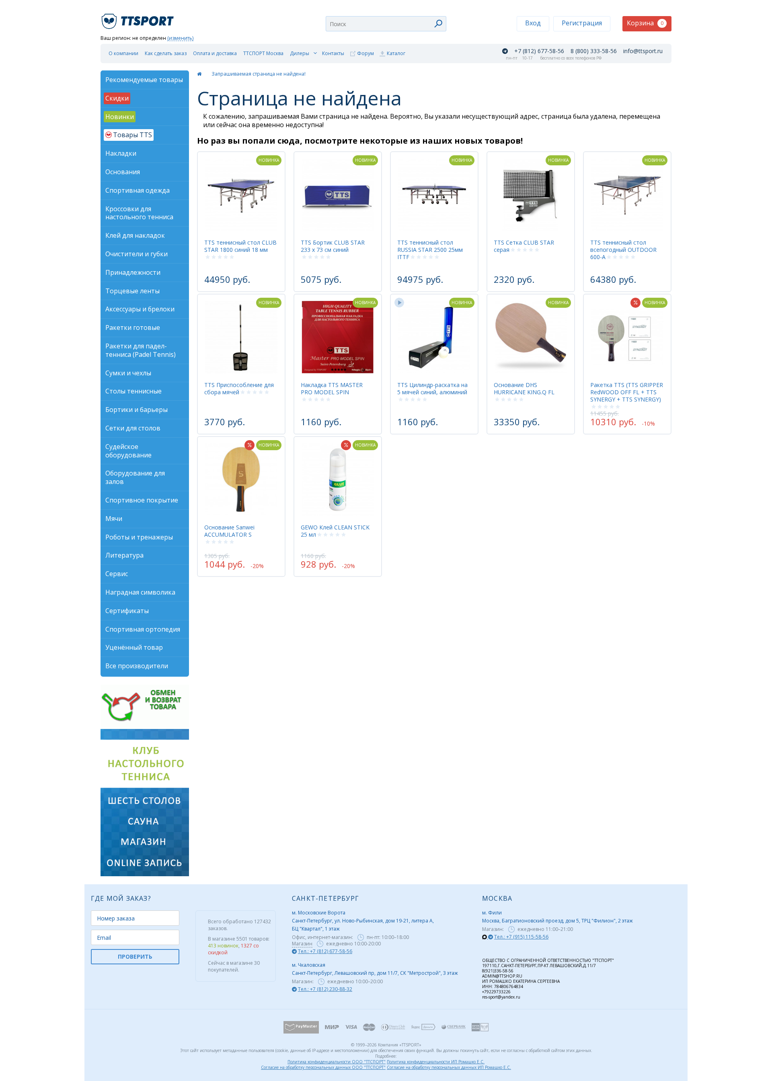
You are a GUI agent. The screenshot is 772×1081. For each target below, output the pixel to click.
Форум (365, 53)
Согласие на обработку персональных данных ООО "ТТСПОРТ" (323, 1067)
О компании (123, 53)
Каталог (396, 53)
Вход (533, 23)
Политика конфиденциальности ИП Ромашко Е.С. (436, 1062)
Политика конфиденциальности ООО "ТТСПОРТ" (336, 1062)
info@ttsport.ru (643, 51)
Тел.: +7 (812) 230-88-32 (325, 989)
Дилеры (299, 53)
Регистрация (582, 23)
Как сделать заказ (166, 53)
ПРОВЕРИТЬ (135, 956)
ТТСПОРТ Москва (263, 53)
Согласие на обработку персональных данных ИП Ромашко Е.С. (449, 1067)
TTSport (139, 18)
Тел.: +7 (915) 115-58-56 (521, 936)
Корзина (645, 23)
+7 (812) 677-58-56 (539, 51)
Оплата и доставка (215, 53)
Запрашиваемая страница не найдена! (258, 73)
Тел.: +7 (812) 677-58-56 (325, 951)
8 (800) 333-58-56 (594, 51)
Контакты (333, 53)
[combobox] (386, 23)
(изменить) (180, 38)
